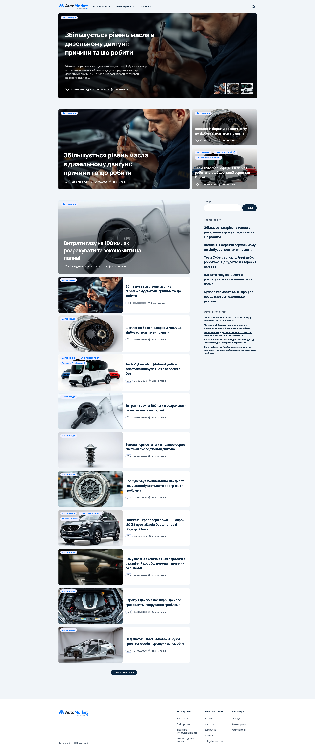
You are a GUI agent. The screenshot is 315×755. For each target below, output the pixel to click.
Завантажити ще (124, 672)
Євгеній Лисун (211, 339)
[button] (253, 6)
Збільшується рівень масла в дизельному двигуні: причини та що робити (229, 232)
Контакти (63, 743)
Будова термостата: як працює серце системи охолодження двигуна (228, 296)
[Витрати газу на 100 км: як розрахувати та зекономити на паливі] (124, 237)
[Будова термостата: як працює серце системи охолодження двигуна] (90, 450)
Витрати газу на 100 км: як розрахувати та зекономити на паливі (228, 279)
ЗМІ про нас (80, 743)
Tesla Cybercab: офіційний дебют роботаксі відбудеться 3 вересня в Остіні (230, 262)
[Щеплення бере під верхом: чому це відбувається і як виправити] (157, 55)
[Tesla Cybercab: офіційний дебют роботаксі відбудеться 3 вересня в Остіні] (224, 168)
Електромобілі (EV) (225, 152)
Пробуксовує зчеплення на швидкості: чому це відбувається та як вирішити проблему (230, 350)
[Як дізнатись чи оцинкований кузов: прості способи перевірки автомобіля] (90, 645)
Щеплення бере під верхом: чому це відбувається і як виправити (230, 247)
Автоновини (203, 152)
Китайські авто (70, 518)
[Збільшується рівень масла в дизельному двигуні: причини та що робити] (124, 149)
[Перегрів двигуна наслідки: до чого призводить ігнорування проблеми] (90, 606)
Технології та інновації (208, 157)
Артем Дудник (212, 332)
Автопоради (69, 17)
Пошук (208, 201)
